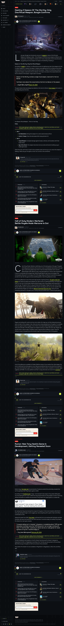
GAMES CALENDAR (6, 24)
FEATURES (5, 17)
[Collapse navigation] (11, 2)
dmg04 (23, 66)
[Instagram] (7, 624)
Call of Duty (24, 266)
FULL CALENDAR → (43, 202)
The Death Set (25, 489)
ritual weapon (52, 88)
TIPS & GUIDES (6, 15)
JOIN (35, 210)
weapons (44, 55)
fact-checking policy (40, 165)
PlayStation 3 (47, 546)
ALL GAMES (5, 22)
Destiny (28, 57)
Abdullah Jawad (22, 450)
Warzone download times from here (42, 288)
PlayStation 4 (29, 542)
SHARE (60, 1)
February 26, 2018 (36, 532)
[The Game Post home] (3, 2)
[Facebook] (11, 624)
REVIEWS (5, 13)
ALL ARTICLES (22, 161)
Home (16, 1)
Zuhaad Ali (21, 16)
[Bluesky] (5, 624)
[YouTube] (3, 624)
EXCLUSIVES (5, 10)
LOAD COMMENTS (38, 180)
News (19, 1)
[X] (2, 624)
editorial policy (32, 165)
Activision (57, 369)
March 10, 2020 (33, 85)
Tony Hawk (31, 517)
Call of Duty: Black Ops (30, 269)
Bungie (26, 55)
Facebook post (26, 494)
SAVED (4, 618)
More (7, 27)
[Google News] (9, 624)
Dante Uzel (21, 227)
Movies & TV (5, 20)
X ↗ (26, 161)
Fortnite (57, 368)
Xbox (36, 542)
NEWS (4, 8)
